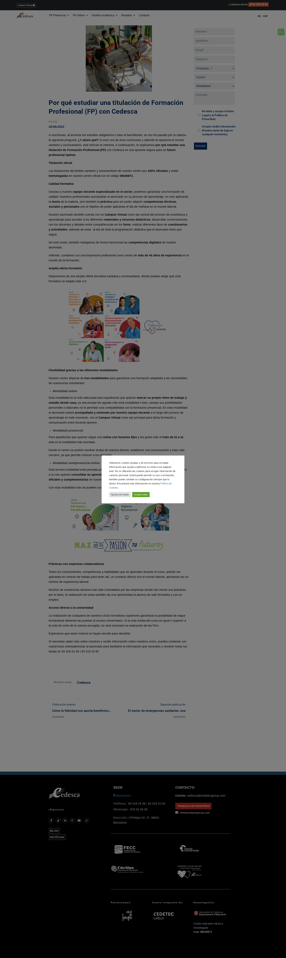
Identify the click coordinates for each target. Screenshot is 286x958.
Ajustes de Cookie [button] (120, 494)
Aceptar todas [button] (141, 494)
